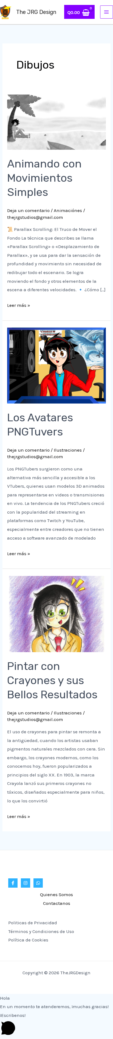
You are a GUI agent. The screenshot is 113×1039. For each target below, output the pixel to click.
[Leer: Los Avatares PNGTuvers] (56, 365)
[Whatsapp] (38, 883)
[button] (56, 1025)
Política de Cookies (28, 940)
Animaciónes (68, 210)
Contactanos (56, 903)
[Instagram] (25, 883)
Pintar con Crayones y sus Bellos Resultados (52, 680)
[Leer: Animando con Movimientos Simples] (56, 121)
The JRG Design (36, 12)
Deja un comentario (28, 210)
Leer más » (18, 304)
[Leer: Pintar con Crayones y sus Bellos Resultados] (56, 613)
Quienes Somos (56, 894)
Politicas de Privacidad (32, 922)
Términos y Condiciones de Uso (41, 931)
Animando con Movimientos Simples (44, 178)
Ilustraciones (68, 450)
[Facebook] (13, 883)
